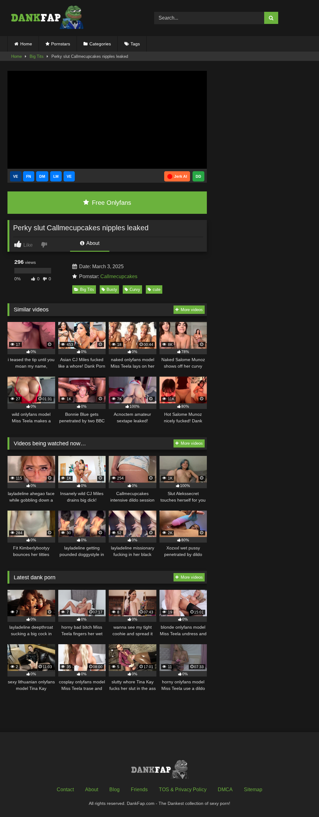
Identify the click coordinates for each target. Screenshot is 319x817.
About (92, 243)
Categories (100, 43)
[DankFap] (71, 18)
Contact (65, 789)
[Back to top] (300, 798)
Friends (139, 789)
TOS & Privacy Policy (183, 789)
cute (156, 289)
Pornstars (60, 43)
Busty (112, 289)
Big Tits (37, 56)
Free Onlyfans (110, 202)
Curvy (135, 289)
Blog (114, 789)
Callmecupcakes (118, 276)
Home (26, 43)
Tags (135, 43)
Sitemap (253, 789)
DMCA (225, 789)
